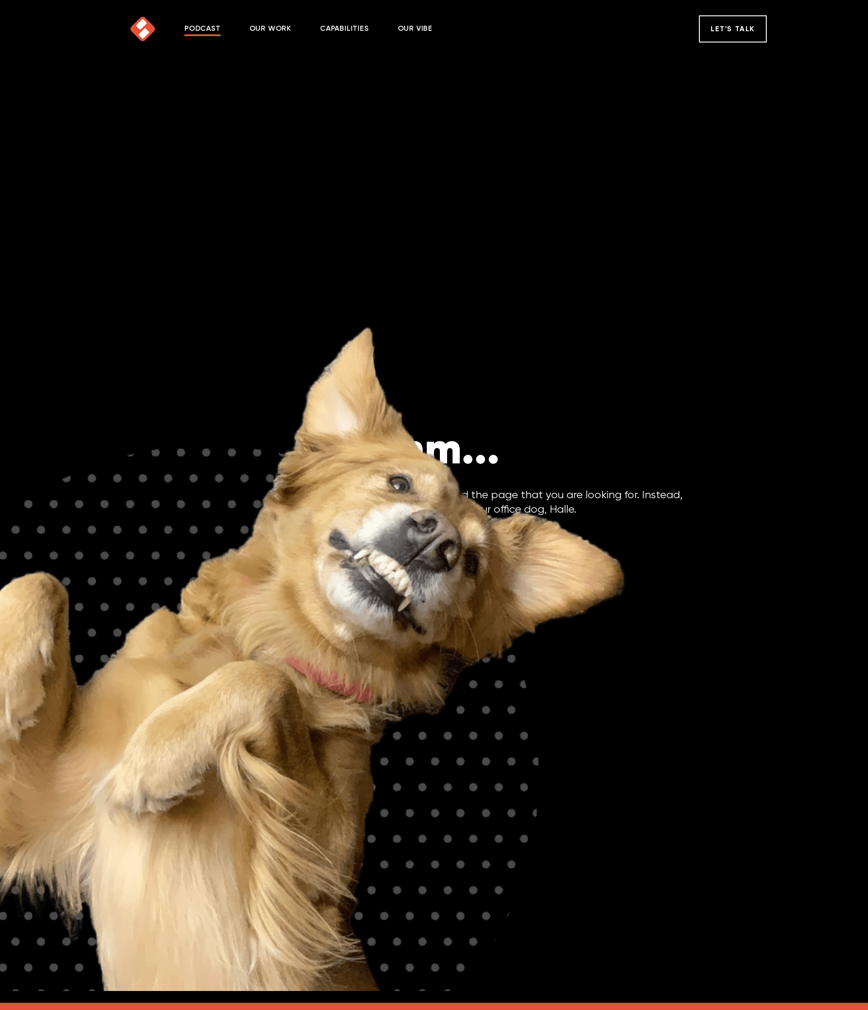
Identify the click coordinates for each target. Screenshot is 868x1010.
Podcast (202, 29)
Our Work (270, 29)
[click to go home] (142, 28)
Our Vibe (415, 29)
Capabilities (344, 29)
